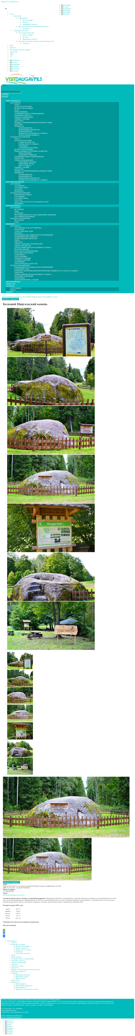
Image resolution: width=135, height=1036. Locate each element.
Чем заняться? (22, 297)
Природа (30, 297)
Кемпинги (18, 203)
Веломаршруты (21, 987)
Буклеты (13, 47)
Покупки (14, 964)
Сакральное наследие (23, 953)
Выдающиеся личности (30, 24)
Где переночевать (15, 182)
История (25, 22)
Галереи (10, 286)
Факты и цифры (28, 20)
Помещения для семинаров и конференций (33, 267)
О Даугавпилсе (23, 18)
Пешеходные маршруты (24, 985)
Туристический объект (10, 297)
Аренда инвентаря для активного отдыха (32, 247)
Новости (10, 284)
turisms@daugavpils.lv (9, 1010)
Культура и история (18, 944)
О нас (12, 14)
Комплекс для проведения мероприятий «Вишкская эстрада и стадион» (46, 271)
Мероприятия (13, 282)
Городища (19, 951)
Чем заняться (13, 101)
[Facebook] (60, 932)
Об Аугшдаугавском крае (26, 33)
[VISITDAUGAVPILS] (23, 83)
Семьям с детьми (17, 966)
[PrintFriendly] (60, 930)
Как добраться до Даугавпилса (28, 228)
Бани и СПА (15, 980)
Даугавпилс (18, 16)
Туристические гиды (23, 231)
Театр (13, 955)
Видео (13, 290)
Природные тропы (22, 977)
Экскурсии (26, 28)
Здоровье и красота (18, 960)
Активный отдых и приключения (29, 156)
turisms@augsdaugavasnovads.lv (14, 895)
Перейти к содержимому (9, 2)
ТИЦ (11, 54)
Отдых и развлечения (18, 962)
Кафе (16, 222)
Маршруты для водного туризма (33, 180)
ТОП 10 (14, 942)
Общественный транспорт (25, 238)
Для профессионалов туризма (20, 50)
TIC (11, 56)
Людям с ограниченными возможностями (33, 122)
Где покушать (13, 206)
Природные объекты (41, 297)
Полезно (10, 224)
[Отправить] (60, 936)
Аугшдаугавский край (21, 31)
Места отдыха (53, 297)
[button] (28, 30)
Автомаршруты (21, 984)
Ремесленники (16, 957)
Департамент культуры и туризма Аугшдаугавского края (36, 41)
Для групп (14, 968)
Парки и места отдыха (29, 144)
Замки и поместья (22, 948)
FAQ (11, 45)
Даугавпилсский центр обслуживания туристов (33, 26)
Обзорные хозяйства (18, 971)
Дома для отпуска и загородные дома (31, 202)
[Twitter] (60, 934)
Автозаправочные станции (26, 280)
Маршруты (15, 982)
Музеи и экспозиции (23, 108)
